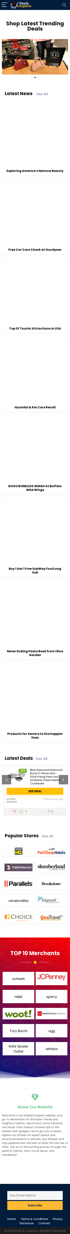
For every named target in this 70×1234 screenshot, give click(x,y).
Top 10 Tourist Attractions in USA (35, 328)
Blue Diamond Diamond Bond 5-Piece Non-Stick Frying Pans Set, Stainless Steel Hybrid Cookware (46, 776)
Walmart (12, 801)
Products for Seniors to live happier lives (35, 736)
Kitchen (11, 799)
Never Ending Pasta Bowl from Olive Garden (35, 653)
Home (11, 1219)
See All (42, 94)
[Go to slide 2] (35, 77)
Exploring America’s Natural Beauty (35, 171)
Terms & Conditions (34, 1219)
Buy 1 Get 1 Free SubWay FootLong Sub (35, 571)
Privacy (58, 1219)
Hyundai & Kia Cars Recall (35, 407)
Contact (44, 1223)
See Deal (35, 791)
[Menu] (4, 5)
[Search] (64, 5)
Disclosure (27, 1223)
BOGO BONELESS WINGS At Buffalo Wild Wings (35, 488)
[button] (6, 56)
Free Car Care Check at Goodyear (35, 250)
